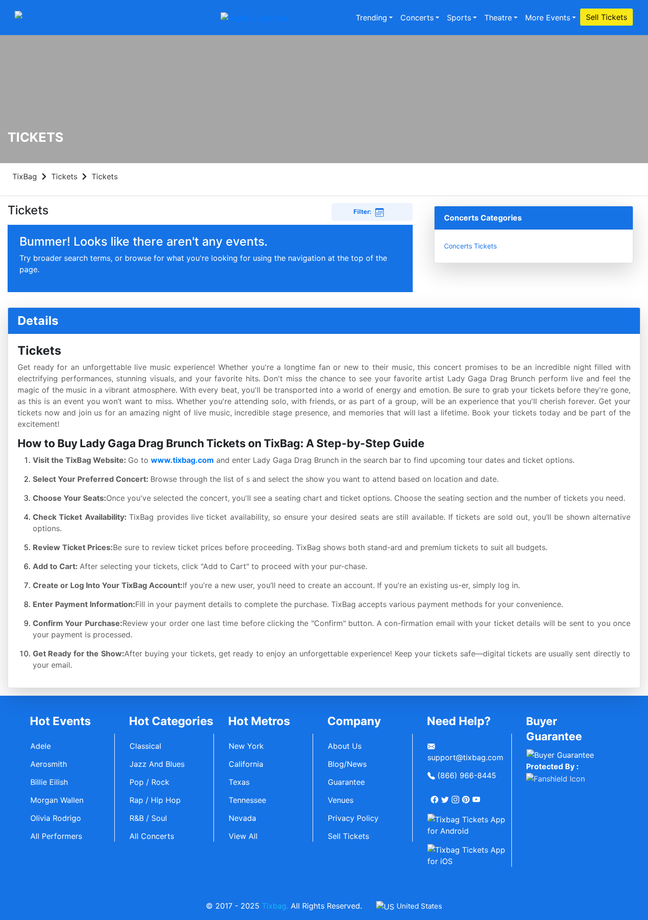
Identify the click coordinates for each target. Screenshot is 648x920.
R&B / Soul (148, 818)
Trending (371, 17)
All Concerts (152, 836)
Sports (459, 17)
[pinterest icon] (467, 796)
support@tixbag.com (465, 757)
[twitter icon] (446, 796)
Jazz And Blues (157, 764)
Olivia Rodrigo (55, 818)
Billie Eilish (49, 782)
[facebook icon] (435, 796)
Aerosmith (48, 764)
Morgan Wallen (56, 800)
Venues (340, 800)
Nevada (242, 818)
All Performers (56, 836)
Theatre (498, 17)
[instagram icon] (456, 796)
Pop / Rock (149, 782)
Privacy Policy (353, 818)
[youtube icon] (477, 796)
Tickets (64, 176)
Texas (239, 782)
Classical (145, 746)
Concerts (417, 17)
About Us (344, 746)
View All (243, 836)
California (246, 764)
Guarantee (346, 782)
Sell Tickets (606, 17)
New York (246, 746)
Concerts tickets (470, 246)
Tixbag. (275, 906)
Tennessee (247, 800)
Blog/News (347, 764)
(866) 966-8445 (465, 775)
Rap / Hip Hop (155, 800)
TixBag (24, 176)
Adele (40, 746)
